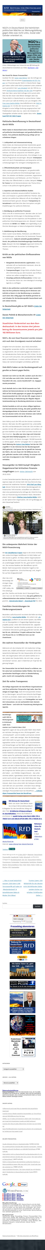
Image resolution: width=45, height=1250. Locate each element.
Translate (29, 922)
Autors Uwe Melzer (23, 444)
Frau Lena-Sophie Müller (11, 103)
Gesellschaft (15, 857)
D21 (26, 860)
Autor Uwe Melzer (21, 78)
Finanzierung (7, 862)
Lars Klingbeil (22, 88)
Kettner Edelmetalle (26, 472)
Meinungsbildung (13, 865)
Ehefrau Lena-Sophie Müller (27, 497)
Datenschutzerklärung (9, 1236)
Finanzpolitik (6, 857)
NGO (24, 865)
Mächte (5, 865)
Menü (22, 20)
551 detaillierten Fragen (13, 553)
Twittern (5, 849)
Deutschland (38, 855)
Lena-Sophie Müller (19, 617)
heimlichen (32, 862)
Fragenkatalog (24, 862)
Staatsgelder (15, 867)
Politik (21, 857)
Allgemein (31, 855)
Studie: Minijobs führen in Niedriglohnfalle (16, 1144)
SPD (9, 867)
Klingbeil (39, 862)
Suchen (5, 903)
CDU (23, 860)
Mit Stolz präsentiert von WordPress (27, 1236)
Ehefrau (38, 860)
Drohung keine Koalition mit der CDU (20, 91)
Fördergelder (15, 862)
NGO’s (33, 865)
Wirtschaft (27, 857)
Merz (20, 865)
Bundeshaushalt (16, 860)
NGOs (28, 865)
